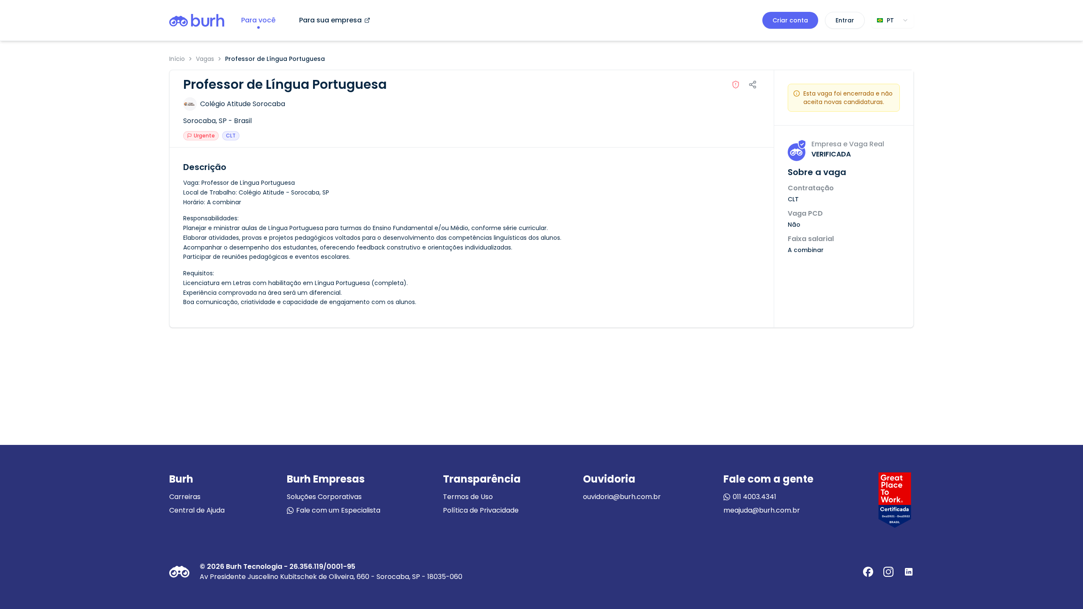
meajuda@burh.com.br (761, 510)
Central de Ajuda (197, 510)
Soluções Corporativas (324, 497)
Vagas (205, 59)
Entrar (845, 20)
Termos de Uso (468, 497)
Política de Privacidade (481, 510)
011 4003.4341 (754, 497)
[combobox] (892, 20)
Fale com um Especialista (338, 510)
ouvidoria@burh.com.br (622, 497)
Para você (258, 20)
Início (177, 59)
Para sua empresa (330, 20)
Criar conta (790, 20)
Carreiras (185, 497)
